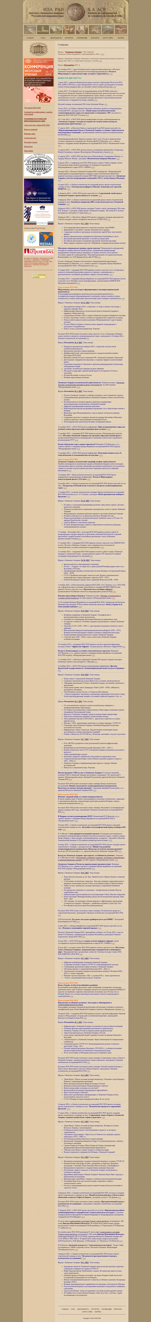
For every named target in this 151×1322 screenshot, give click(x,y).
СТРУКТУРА (69, 38)
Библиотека (28, 146)
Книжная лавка (29, 134)
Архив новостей (30, 138)
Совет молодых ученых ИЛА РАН (37, 125)
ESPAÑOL (121, 38)
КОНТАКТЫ (95, 38)
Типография (28, 151)
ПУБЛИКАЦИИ (82, 38)
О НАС (43, 38)
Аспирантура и (29, 112)
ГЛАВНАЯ (30, 38)
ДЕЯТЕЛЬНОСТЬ (56, 38)
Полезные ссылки (30, 142)
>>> (102, 54)
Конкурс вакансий (30, 129)
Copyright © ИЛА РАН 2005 (92, 1318)
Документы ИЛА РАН (32, 108)
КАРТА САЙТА (108, 38)
